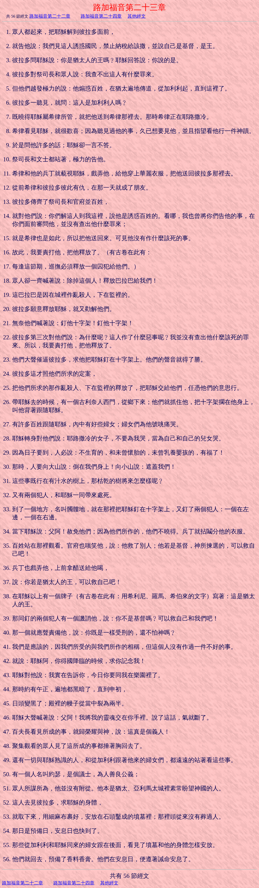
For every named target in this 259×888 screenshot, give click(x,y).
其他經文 (136, 16)
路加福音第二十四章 (101, 16)
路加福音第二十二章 (49, 16)
